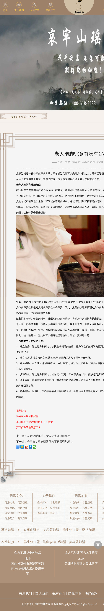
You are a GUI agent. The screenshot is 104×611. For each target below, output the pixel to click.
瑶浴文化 (10, 502)
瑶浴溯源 (10, 507)
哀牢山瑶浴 (32, 530)
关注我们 (25, 593)
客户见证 (32, 116)
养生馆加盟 (71, 530)
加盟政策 (75, 513)
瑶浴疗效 (22, 507)
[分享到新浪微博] (26, 447)
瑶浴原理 (10, 513)
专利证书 (55, 502)
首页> (24, 116)
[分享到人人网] (30, 447)
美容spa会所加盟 (54, 542)
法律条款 (91, 593)
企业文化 (42, 507)
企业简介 (42, 502)
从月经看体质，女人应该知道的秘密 (48, 435)
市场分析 (75, 502)
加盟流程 (87, 502)
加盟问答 (87, 518)
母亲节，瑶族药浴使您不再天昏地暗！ (50, 441)
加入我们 (41, 593)
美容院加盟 (51, 530)
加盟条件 (75, 507)
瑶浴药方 (10, 518)
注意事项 (22, 513)
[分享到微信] (34, 447)
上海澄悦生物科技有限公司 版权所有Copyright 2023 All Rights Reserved (59, 604)
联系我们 (55, 507)
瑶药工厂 (55, 513)
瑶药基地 (42, 513)
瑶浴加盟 (88, 530)
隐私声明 (74, 593)
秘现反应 (22, 518)
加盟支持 (75, 518)
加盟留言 (87, 513)
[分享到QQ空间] (22, 447)
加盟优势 (87, 507)
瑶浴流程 (22, 502)
